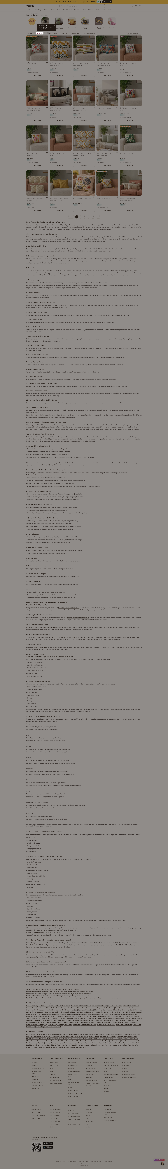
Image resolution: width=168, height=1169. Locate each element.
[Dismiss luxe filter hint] (84, 584)
